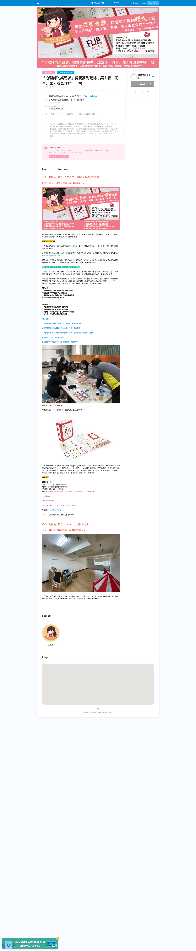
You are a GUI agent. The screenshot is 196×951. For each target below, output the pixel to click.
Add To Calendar (91, 96)
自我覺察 (70, 114)
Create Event (153, 3)
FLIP (60, 114)
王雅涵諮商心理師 (48, 272)
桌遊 (79, 114)
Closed (142, 84)
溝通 (52, 114)
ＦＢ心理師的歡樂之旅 (56, 510)
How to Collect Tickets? (58, 156)
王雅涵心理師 (90, 114)
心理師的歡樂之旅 (56, 108)
